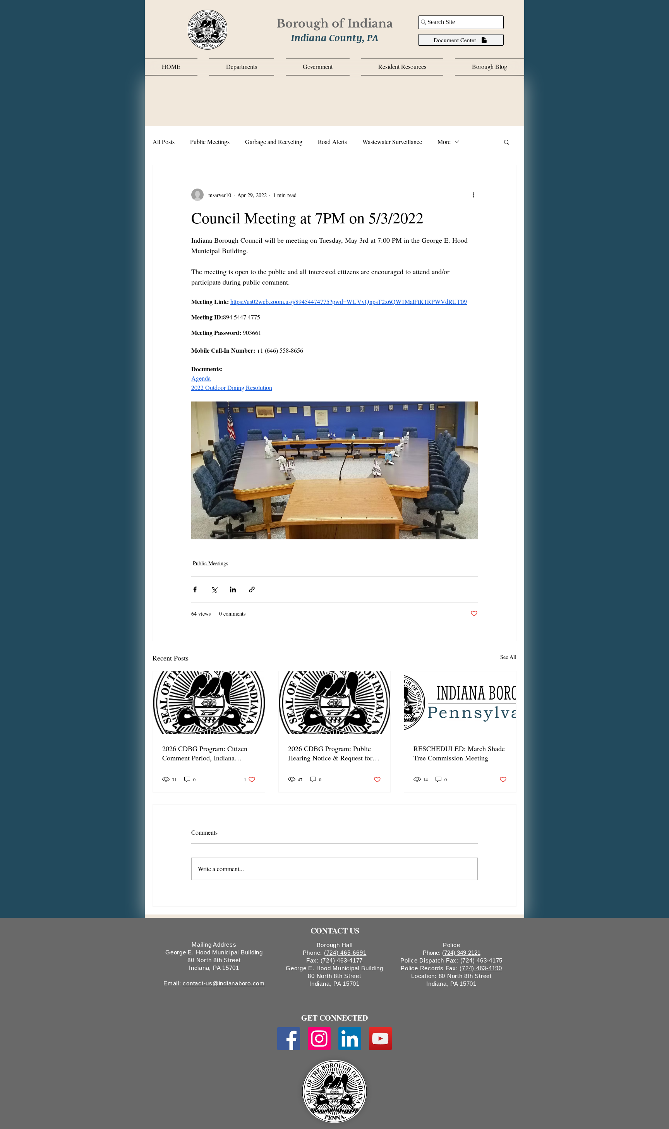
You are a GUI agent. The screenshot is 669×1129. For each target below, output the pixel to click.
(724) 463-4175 (481, 960)
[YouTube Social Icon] (380, 1038)
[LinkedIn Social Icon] (349, 1038)
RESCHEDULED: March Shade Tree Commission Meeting (459, 753)
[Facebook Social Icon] (288, 1038)
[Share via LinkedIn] (233, 589)
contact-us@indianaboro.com (224, 983)
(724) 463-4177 (342, 960)
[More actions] (473, 194)
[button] (241, 66)
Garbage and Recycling (273, 141)
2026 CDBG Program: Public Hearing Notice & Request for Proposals (330, 753)
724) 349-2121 (462, 952)
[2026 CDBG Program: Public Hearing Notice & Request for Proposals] (335, 702)
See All (508, 657)
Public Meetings (210, 141)
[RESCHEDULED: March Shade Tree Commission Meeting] (460, 702)
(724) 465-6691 (345, 952)
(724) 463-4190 (481, 968)
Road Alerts (332, 141)
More (444, 141)
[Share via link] (252, 589)
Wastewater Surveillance (392, 141)
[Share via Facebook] (195, 589)
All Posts (164, 141)
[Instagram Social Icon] (319, 1038)
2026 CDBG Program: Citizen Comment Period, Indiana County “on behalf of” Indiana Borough (205, 753)
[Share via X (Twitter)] (214, 589)
